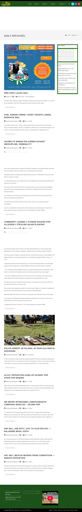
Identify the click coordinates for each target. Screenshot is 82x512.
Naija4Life (8, 96)
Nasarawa (31, 354)
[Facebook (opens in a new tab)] (75, 4)
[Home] (66, 35)
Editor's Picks (20, 96)
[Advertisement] (41, 19)
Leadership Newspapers (12, 121)
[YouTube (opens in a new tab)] (79, 4)
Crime (26, 354)
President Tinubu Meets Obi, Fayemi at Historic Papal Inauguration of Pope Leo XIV (67, 89)
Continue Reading (11, 108)
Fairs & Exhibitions (29, 96)
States (55, 510)
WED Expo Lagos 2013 (16, 93)
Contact (76, 510)
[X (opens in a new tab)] (72, 4)
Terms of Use (66, 510)
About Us (60, 510)
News (26, 121)
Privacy (71, 510)
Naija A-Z (51, 510)
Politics (30, 121)
